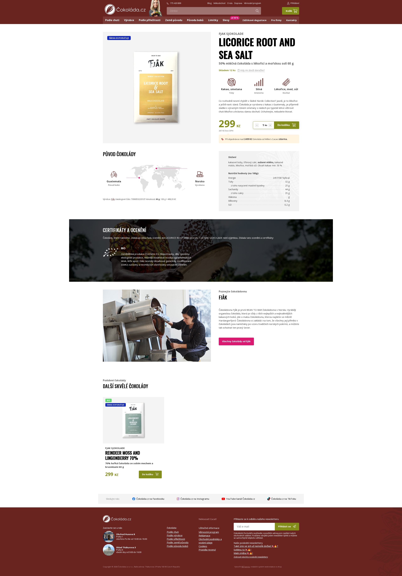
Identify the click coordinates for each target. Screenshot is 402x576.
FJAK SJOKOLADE (231, 33)
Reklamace (204, 535)
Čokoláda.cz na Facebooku (150, 498)
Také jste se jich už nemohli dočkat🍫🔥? (256, 546)
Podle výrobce (174, 535)
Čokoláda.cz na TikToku (283, 498)
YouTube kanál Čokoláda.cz (240, 498)
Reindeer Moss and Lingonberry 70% (122, 455)
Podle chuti (173, 531)
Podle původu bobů (177, 546)
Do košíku (283, 125)
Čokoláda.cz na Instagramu (194, 498)
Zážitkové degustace (254, 20)
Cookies (203, 546)
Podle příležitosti (176, 539)
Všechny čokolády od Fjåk (236, 341)
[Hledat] (257, 11)
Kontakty (291, 20)
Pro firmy (276, 20)
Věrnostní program (209, 532)
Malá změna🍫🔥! (243, 553)
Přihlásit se (284, 526)
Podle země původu (177, 542)
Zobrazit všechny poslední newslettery (251, 557)
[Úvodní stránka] (125, 9)
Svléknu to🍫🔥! (242, 549)
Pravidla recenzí (207, 549)
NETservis (246, 566)
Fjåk (113, 199)
